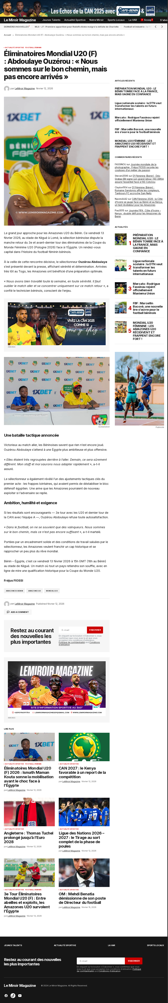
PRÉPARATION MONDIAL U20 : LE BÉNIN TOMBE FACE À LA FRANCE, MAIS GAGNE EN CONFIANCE (136, 91)
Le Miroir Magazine (20, 20)
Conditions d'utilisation (109, 971)
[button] (155, 26)
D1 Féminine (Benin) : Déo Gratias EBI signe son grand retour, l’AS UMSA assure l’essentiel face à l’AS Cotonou (139, 178)
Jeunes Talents (13, 945)
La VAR (111, 945)
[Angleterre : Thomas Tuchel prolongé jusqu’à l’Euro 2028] (29, 812)
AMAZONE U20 (34, 591)
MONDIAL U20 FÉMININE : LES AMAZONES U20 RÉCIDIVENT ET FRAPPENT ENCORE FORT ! (135, 144)
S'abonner (95, 630)
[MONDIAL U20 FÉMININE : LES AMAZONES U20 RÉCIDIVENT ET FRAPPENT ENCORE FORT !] (121, 327)
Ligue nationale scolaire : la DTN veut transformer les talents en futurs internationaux (138, 106)
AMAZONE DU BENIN (14, 591)
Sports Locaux (155, 945)
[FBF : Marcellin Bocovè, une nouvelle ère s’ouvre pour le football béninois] (121, 307)
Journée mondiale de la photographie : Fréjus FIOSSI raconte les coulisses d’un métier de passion (136, 167)
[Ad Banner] (57, 323)
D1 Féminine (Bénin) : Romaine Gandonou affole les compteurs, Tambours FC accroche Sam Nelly (137, 190)
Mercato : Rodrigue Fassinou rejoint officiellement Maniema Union (137, 119)
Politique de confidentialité (72, 642)
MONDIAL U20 (52, 591)
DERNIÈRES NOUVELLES (16, 27)
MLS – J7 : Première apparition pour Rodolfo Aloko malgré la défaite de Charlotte (77, 27)
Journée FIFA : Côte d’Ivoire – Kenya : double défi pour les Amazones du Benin (138, 213)
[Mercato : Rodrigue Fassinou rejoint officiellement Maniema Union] (121, 288)
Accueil (7, 35)
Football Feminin (33, 47)
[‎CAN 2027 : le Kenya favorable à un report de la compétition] (84, 747)
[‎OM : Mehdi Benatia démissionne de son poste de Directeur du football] (84, 872)
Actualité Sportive (14, 47)
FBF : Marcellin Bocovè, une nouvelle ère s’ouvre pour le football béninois (138, 131)
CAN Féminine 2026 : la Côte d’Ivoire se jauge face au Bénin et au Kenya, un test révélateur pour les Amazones (139, 201)
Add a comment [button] (20, 612)
